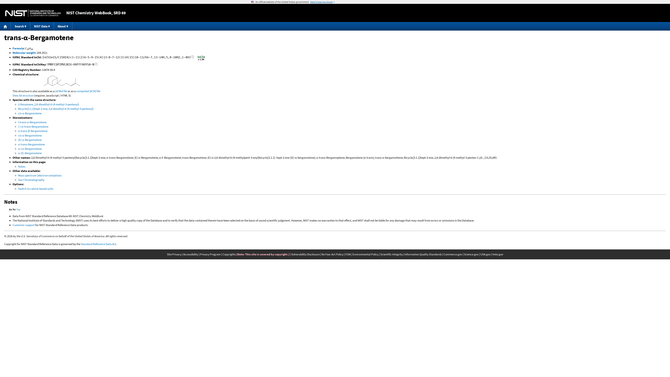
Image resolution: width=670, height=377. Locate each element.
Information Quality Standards (423, 254)
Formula (18, 48)
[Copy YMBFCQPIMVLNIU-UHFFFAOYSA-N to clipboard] (96, 65)
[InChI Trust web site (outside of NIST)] (201, 60)
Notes (21, 166)
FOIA (348, 254)
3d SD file (94, 91)
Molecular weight (24, 53)
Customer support (24, 225)
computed (82, 91)
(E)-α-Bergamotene (30, 140)
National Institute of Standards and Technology (33, 13)
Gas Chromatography (31, 180)
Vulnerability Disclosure (305, 254)
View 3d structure (23, 95)
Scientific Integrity (391, 254)
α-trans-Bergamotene (31, 144)
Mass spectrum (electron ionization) (40, 175)
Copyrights (229, 254)
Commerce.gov (453, 254)
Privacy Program (210, 254)
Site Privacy (174, 254)
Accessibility (190, 254)
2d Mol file (61, 91)
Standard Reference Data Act (98, 244)
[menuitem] (5, 26)
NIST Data (40, 26)
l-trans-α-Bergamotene (32, 122)
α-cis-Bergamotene (30, 149)
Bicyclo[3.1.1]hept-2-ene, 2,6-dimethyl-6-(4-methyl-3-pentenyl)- (56, 109)
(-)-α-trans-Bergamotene (33, 126)
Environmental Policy (365, 254)
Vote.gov (497, 254)
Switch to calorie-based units (35, 189)
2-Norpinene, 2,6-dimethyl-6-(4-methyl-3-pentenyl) (48, 104)
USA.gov (485, 254)
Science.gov (471, 254)
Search (19, 26)
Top (18, 209)
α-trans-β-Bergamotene (32, 131)
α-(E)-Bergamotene (30, 153)
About (62, 26)
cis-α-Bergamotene (30, 113)
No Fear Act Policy (332, 254)
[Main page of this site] (5, 26)
